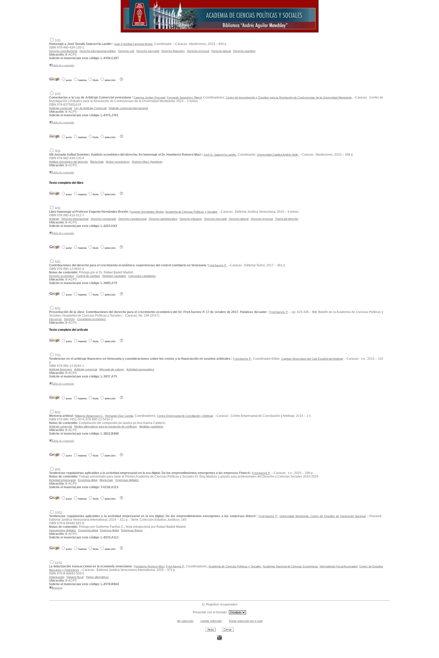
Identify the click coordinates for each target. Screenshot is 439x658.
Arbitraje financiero (60, 369)
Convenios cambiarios (142, 275)
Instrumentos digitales (62, 530)
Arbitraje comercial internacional (128, 108)
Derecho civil (126, 51)
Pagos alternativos (97, 577)
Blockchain (97, 161)
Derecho (69, 319)
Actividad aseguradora (140, 369)
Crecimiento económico (91, 319)
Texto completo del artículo (68, 330)
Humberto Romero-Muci (149, 566)
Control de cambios (88, 275)
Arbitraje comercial (60, 108)
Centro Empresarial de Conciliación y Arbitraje (185, 415)
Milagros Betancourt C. (89, 415)
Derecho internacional (74, 218)
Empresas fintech (132, 530)
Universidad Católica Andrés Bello (277, 154)
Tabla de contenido (63, 65)
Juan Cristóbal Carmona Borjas (133, 43)
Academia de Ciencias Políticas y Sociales (191, 211)
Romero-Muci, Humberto (147, 161)
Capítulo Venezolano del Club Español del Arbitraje (312, 358)
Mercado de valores (111, 369)
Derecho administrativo (163, 218)
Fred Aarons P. (217, 265)
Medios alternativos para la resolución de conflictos (105, 426)
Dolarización (56, 577)
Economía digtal (87, 480)
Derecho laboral (221, 51)
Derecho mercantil (147, 51)
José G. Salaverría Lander (219, 154)
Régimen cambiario (114, 275)
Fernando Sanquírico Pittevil (184, 97)
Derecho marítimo (244, 51)
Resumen (57, 587)
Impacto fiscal (75, 577)
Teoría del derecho (286, 218)
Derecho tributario (191, 218)
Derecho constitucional (63, 51)
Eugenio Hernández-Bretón (147, 211)
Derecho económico (61, 275)
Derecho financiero (173, 51)
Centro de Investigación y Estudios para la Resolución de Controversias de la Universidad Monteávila (288, 97)
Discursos (55, 319)
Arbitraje (54, 218)
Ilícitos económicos (118, 161)
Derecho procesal (198, 51)
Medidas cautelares (151, 426)
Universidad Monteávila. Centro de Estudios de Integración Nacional (322, 516)
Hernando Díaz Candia (119, 415)
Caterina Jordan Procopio (149, 97)
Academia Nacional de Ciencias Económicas (290, 566)
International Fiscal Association (339, 566)
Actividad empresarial (62, 480)
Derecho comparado (103, 218)
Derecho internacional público (98, 51)
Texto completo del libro (66, 183)
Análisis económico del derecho (68, 161)
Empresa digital (109, 530)
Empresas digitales (127, 480)
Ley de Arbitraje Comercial (90, 108)
